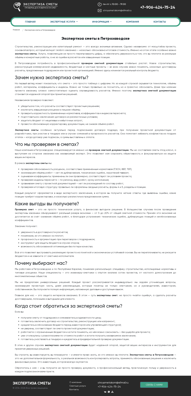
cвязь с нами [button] (154, 384)
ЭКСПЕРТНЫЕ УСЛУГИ (63, 21)
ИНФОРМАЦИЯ (101, 21)
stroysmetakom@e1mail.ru (117, 10)
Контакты (74, 389)
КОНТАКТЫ (160, 21)
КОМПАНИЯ (132, 21)
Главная (16, 30)
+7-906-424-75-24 (157, 7)
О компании (75, 382)
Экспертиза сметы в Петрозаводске (40, 30)
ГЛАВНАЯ (30, 21)
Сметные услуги (77, 386)
